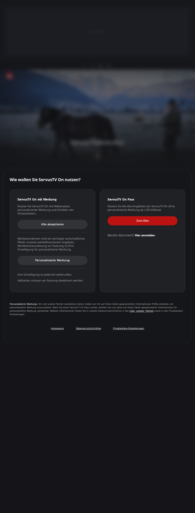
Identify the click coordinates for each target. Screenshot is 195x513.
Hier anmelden (145, 235)
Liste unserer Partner (141, 311)
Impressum (57, 328)
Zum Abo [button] (142, 220)
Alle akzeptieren (52, 224)
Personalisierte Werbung (52, 260)
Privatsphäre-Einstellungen (128, 328)
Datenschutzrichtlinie (88, 328)
